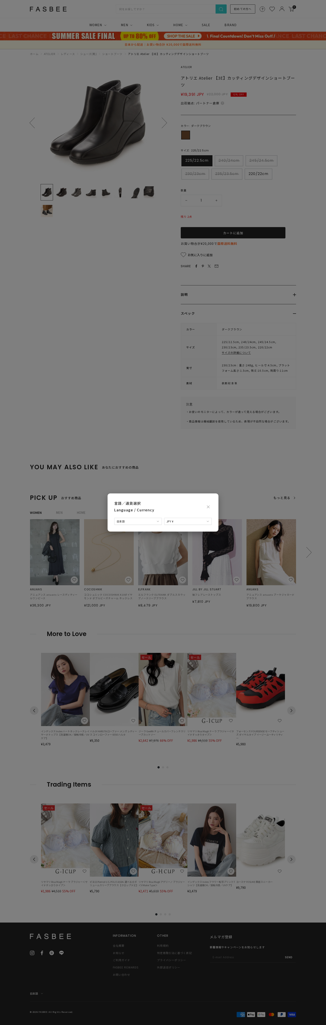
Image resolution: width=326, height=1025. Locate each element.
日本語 (121, 521)
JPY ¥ (170, 521)
